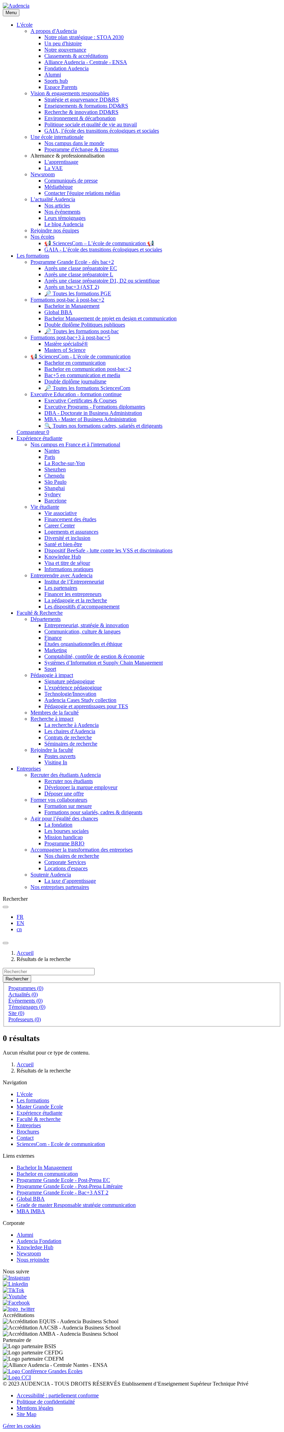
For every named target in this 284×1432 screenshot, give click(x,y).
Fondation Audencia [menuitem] (66, 68)
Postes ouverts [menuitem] (60, 756)
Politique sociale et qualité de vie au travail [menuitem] (90, 124)
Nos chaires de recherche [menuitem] (71, 856)
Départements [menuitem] (45, 619)
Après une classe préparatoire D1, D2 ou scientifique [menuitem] (102, 281)
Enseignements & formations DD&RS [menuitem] (86, 106)
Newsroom (29, 1253)
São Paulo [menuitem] (55, 482)
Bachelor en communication (47, 1174)
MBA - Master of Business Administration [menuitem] (90, 419)
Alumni (25, 1235)
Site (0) (16, 1013)
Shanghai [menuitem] (54, 488)
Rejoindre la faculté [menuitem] (51, 750)
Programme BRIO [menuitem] (64, 843)
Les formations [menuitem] (33, 256)
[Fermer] (5, 943)
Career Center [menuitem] (59, 525)
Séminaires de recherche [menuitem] (70, 744)
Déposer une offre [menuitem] (64, 794)
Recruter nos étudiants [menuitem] (68, 781)
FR (20, 917)
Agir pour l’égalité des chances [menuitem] (64, 818)
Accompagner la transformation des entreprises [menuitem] (81, 850)
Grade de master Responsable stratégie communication (76, 1205)
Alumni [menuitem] (52, 75)
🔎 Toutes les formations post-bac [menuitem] (81, 331)
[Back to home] (16, 6)
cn (19, 929)
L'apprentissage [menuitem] (61, 162)
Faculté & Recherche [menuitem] (40, 613)
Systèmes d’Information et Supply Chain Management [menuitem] (103, 663)
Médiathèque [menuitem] (58, 187)
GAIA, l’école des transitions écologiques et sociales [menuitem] (101, 131)
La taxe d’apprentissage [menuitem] (70, 881)
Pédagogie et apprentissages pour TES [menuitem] (86, 706)
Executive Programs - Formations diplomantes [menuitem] (94, 407)
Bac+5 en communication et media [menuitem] (82, 375)
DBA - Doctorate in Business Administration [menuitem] (93, 413)
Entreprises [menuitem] (29, 769)
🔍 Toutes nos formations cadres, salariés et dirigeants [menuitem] (103, 426)
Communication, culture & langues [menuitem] (82, 631)
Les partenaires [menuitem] (60, 588)
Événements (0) (25, 1001)
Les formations (33, 1100)
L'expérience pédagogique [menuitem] (73, 688)
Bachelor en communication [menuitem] (75, 363)
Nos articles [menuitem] (57, 205)
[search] (5, 907)
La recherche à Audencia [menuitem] (71, 725)
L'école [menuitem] (25, 25)
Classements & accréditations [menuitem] (76, 56)
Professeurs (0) (24, 1019)
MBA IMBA (31, 1211)
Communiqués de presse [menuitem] (71, 181)
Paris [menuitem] (49, 457)
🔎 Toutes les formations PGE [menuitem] (77, 293)
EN (20, 923)
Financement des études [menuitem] (70, 519)
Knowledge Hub (35, 1247)
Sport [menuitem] (50, 669)
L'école (25, 1094)
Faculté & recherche (39, 1119)
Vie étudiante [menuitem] (44, 507)
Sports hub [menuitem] (56, 81)
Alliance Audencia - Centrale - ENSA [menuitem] (85, 62)
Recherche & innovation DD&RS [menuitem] (81, 112)
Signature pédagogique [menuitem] (69, 681)
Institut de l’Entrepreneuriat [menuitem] (74, 582)
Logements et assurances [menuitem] (71, 532)
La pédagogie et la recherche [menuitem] (75, 600)
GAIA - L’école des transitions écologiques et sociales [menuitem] (103, 249)
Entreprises (29, 1125)
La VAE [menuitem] (53, 168)
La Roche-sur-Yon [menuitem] (64, 463)
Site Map (26, 1414)
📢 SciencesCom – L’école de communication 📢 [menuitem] (99, 243)
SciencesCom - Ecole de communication (61, 1144)
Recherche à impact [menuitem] (51, 719)
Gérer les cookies (22, 1426)
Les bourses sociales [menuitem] (66, 831)
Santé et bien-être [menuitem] (63, 544)
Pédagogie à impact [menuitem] (51, 675)
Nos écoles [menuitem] (42, 237)
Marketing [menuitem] (55, 650)
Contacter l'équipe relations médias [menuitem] (82, 193)
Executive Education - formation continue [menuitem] (76, 394)
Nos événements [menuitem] (62, 212)
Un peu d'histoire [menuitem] (63, 43)
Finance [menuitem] (53, 638)
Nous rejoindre (33, 1260)
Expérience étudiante (39, 1113)
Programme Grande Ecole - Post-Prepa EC (63, 1180)
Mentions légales (35, 1408)
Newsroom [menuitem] (42, 174)
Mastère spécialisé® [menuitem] (66, 344)
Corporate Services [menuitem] (65, 862)
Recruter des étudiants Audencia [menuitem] (65, 775)
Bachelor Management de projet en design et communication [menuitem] (110, 318)
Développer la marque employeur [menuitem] (80, 787)
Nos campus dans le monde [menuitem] (74, 143)
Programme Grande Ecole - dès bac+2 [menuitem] (72, 262)
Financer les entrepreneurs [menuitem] (72, 594)
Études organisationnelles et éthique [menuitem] (83, 644)
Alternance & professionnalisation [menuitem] (67, 156)
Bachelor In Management (44, 1168)
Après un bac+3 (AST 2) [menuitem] (71, 287)
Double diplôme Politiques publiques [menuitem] (84, 325)
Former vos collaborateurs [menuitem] (58, 800)
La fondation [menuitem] (58, 825)
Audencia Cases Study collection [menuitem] (80, 700)
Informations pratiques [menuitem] (68, 569)
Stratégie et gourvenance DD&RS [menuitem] (81, 100)
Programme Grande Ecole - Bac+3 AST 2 (62, 1192)
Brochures (28, 1132)
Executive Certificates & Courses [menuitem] (80, 400)
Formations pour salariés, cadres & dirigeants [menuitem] (93, 812)
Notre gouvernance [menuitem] (65, 50)
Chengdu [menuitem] (54, 476)
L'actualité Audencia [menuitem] (52, 199)
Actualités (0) (23, 994)
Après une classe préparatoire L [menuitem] (78, 274)
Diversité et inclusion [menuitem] (67, 538)
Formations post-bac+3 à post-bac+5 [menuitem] (70, 337)
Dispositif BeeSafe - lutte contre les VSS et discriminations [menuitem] (108, 550)
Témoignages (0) (26, 1007)
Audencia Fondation (39, 1241)
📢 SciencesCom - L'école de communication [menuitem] (80, 356)
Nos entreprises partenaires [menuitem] (59, 887)
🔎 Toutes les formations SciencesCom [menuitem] (87, 388)
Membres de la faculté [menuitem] (54, 712)
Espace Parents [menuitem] (60, 87)
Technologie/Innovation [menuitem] (70, 694)
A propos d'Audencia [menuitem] (53, 31)
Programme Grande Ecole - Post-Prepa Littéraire (70, 1186)
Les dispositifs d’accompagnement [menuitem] (81, 607)
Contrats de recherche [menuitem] (68, 737)
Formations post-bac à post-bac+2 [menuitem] (67, 300)
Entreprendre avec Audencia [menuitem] (61, 575)
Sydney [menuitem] (52, 494)
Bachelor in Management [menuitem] (71, 306)
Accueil (25, 953)
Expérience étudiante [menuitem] (39, 438)
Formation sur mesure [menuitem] (68, 806)
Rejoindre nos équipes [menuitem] (54, 230)
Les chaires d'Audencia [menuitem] (69, 731)
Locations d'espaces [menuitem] (66, 868)
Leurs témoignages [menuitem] (65, 218)
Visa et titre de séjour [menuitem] (67, 563)
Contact (25, 1138)
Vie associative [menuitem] (60, 513)
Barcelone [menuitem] (55, 501)
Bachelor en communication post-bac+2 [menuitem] (87, 369)
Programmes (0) (25, 988)
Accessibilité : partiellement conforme (58, 1395)
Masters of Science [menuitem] (65, 350)
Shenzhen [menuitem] (55, 469)
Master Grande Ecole (40, 1107)
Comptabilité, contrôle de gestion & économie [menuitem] (94, 656)
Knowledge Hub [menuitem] (62, 557)
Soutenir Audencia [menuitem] (50, 875)
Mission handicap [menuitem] (63, 837)
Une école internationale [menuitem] (56, 137)
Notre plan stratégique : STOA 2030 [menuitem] (84, 37)
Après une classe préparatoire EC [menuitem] (80, 268)
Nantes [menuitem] (52, 451)
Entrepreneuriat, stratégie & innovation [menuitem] (86, 625)
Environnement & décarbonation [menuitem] (80, 118)
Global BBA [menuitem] (58, 312)
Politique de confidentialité (46, 1402)
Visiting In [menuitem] (55, 762)
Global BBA (31, 1199)
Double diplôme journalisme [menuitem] (75, 381)
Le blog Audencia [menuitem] (63, 224)
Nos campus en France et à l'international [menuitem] (75, 444)
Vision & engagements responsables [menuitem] (69, 93)
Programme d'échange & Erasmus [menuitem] (81, 149)
